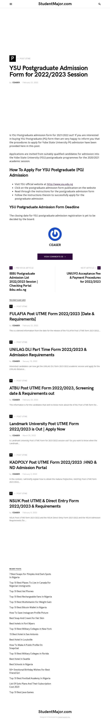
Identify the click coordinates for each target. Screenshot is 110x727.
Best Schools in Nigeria (21, 664)
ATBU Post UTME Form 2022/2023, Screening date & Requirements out (51, 391)
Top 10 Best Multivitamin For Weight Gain (30, 602)
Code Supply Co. (64, 717)
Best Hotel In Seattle (19, 658)
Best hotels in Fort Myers (22, 623)
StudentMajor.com (55, 3)
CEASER (16, 82)
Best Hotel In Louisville (20, 639)
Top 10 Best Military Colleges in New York (30, 628)
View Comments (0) (53, 257)
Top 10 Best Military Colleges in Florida (29, 653)
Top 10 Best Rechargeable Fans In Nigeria (30, 596)
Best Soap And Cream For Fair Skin (26, 618)
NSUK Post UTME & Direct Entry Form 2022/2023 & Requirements (44, 503)
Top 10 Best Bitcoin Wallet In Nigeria (28, 607)
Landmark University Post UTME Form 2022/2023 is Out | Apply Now (44, 426)
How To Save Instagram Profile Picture (28, 612)
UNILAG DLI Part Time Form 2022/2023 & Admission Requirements (48, 352)
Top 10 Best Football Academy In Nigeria (29, 678)
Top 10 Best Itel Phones (21, 591)
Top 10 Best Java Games (21, 692)
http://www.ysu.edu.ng (60, 184)
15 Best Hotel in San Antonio (23, 634)
